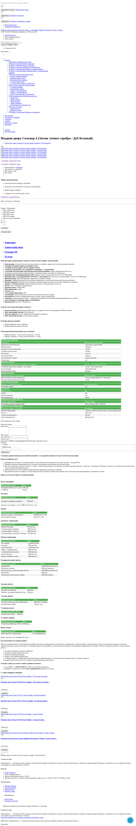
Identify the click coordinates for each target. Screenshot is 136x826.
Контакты (8, 124)
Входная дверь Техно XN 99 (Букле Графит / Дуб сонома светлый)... (25, 682)
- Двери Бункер (14, 101)
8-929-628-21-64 (10, 35)
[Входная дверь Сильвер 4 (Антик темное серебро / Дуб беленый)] (27, 143)
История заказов (10, 788)
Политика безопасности (9, 817)
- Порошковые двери (16, 89)
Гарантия (8, 119)
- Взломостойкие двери (17, 78)
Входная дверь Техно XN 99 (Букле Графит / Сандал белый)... (23, 720)
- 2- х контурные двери (17, 83)
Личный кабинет (10, 786)
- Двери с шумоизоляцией (18, 76)
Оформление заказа (22, 10)
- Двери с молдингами (17, 94)
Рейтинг (3, 443)
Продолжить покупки (8, 10)
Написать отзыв (15, 161)
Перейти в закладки (17, 15)
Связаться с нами (38, 817)
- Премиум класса (15, 110)
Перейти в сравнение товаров (20, 21)
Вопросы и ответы (11, 123)
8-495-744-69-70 (10, 773)
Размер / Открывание (8, 208)
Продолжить (5, 15)
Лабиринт (19, 167)
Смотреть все (30, 83)
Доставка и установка (12, 117)
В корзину (5, 228)
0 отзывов (4, 161)
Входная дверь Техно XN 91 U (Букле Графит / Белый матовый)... (24, 701)
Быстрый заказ (6, 232)
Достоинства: (5, 437)
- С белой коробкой (16, 87)
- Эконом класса (15, 108)
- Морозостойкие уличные (18, 80)
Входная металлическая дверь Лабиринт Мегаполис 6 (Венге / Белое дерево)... (29, 738)
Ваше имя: (4, 426)
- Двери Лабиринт (15, 103)
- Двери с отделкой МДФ (18, 91)
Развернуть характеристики (10, 197)
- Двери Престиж (15, 105)
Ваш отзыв (4, 435)
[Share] (3, 752)
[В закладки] (3, 224)
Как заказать (9, 115)
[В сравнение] (5, 224)
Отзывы (7, 121)
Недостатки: (5, 439)
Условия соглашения (24, 817)
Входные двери (10, 131)
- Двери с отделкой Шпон (18, 92)
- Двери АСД (13, 98)
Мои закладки (9, 789)
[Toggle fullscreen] (5, 752)
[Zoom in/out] (7, 752)
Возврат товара (10, 791)
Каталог (7, 60)
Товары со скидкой (11, 801)
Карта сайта (9, 799)
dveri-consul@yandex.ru (12, 37)
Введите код (6, 447)
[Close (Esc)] (1, 752)
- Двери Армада (14, 99)
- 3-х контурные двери (17, 82)
